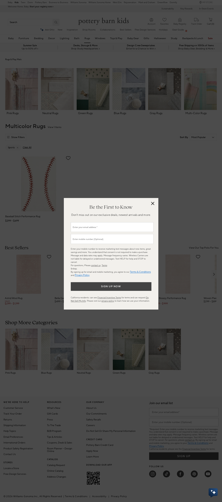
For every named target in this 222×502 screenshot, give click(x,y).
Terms (104, 265)
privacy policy (107, 301)
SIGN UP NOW (111, 286)
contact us (96, 265)
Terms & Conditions (140, 272)
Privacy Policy (82, 275)
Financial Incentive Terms (109, 297)
